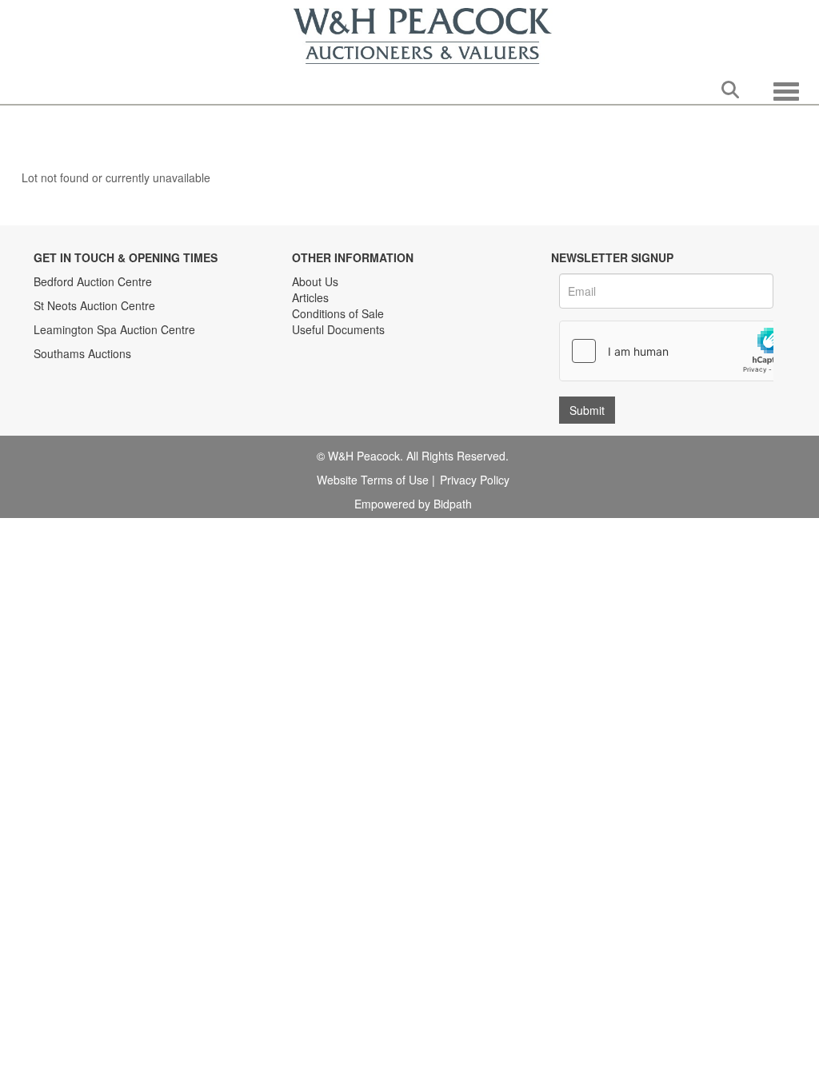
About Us (315, 281)
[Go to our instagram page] (373, 380)
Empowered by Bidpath (413, 504)
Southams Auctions (82, 353)
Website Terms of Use (373, 480)
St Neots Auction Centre (94, 305)
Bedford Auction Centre (93, 281)
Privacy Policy (474, 480)
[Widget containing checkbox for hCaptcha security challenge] (680, 351)
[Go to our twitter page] (341, 380)
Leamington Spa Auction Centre (114, 329)
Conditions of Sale (338, 313)
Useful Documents (338, 329)
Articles (310, 297)
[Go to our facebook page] (307, 380)
